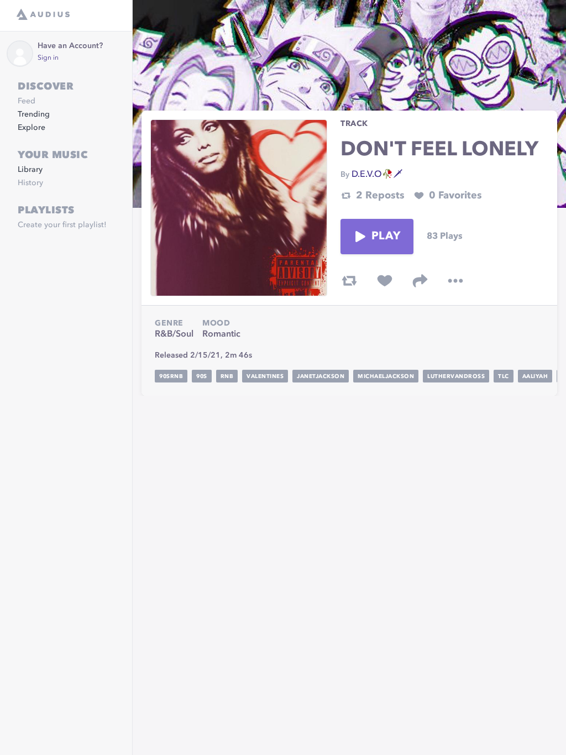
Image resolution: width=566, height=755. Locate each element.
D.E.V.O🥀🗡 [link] (377, 174)
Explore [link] (31, 128)
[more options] (455, 281)
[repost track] (349, 281)
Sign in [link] (48, 58)
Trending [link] (34, 114)
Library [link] (30, 170)
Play (385, 236)
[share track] (420, 281)
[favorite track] (385, 281)
